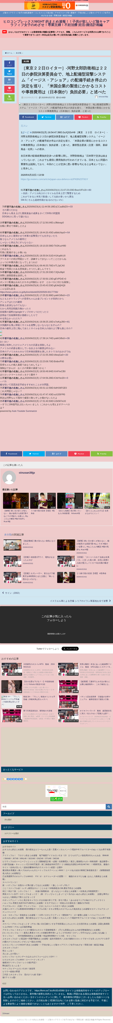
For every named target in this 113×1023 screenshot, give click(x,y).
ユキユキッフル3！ (10, 948)
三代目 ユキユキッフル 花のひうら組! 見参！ (22, 974)
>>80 (88, 190)
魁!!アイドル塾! (9, 977)
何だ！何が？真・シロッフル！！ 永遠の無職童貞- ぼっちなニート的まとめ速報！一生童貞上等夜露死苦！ (51, 891)
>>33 (70, 206)
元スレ (24, 126)
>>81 (67, 322)
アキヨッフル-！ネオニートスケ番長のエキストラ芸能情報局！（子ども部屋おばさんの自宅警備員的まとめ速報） (52, 930)
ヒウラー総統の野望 (11, 971)
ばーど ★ (27, 132)
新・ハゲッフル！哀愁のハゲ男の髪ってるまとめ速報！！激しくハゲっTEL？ (36, 885)
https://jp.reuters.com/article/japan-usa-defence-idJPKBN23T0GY (54, 179)
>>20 (65, 355)
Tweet (9, 74)
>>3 (66, 378)
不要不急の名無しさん (13, 256)
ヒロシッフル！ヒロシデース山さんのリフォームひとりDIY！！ (30, 957)
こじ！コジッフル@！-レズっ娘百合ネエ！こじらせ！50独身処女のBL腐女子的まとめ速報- (42, 888)
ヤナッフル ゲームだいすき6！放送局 (18, 969)
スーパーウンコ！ (10, 882)
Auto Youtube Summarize (24, 411)
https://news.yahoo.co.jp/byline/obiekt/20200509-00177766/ (29, 292)
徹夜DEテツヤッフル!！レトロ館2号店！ (20, 963)
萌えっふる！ (8, 951)
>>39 (67, 338)
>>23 (67, 295)
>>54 (67, 232)
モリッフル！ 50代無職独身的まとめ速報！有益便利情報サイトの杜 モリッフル (39, 936)
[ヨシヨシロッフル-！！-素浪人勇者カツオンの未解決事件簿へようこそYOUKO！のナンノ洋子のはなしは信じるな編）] (54, 933)
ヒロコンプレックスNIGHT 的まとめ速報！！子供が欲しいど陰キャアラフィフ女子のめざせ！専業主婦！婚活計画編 (53, 945)
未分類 (26, 61)
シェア (9, 65)
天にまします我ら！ (11, 954)
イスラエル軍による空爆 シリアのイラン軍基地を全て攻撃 (79, 601)
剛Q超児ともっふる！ (11, 966)
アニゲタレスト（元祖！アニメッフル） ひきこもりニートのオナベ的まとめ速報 (38, 906)
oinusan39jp (103, 97)
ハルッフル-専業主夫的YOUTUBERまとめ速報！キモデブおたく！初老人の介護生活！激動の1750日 (46, 903)
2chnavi (5, 1013)
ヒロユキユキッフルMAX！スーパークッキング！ (23, 960)
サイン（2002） (13, 593)
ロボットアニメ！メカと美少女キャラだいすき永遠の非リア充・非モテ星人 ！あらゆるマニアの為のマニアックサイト (53, 900)
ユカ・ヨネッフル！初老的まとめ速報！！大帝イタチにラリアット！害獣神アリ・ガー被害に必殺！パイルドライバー (53, 915)
